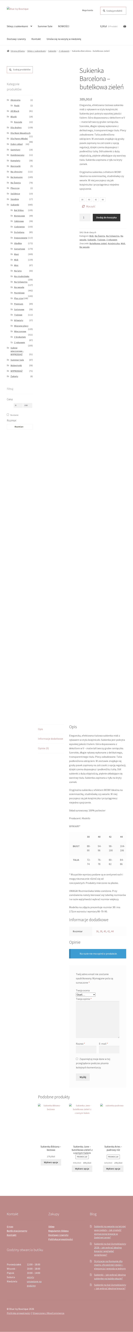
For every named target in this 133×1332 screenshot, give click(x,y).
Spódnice (15, 193)
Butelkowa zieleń (98, 243)
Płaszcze (15, 188)
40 (104, 931)
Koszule (18, 121)
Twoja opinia (84, 998)
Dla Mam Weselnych (20, 133)
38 (101, 931)
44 (112, 931)
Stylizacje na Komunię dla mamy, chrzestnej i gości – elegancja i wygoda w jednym (110, 1265)
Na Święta (100, 235)
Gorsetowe (19, 248)
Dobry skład (17, 144)
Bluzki (14, 116)
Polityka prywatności (60, 1239)
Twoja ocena (83, 990)
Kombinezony (17, 155)
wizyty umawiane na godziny (34, 1281)
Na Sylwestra (112, 235)
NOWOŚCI (63, 26)
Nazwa (80, 1043)
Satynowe (19, 309)
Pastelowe (19, 292)
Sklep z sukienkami (17, 26)
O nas (10, 1226)
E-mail (103, 1043)
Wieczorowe (20, 331)
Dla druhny (16, 127)
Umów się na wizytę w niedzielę (64, 39)
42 (108, 931)
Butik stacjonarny (17, 1230)
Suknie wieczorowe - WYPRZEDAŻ (17, 351)
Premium (18, 303)
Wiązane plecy (21, 325)
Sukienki (52, 51)
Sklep (51, 1226)
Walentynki (16, 365)
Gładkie (18, 243)
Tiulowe (101, 239)
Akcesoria (15, 100)
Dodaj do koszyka (106, 217)
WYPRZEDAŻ (17, 370)
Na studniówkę (21, 276)
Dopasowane (20, 237)
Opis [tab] (40, 729)
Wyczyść (90, 206)
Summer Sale (45, 26)
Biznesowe (19, 215)
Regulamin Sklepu (58, 1230)
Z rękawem (64, 51)
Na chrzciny (16, 171)
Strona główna (18, 51)
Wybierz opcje (51, 1162)
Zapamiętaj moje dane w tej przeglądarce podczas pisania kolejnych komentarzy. (93, 1063)
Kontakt (36, 39)
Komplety (15, 160)
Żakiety (14, 376)
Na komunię (17, 177)
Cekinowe (19, 221)
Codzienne (19, 226)
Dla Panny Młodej (19, 138)
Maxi (16, 254)
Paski (16, 105)
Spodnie (15, 199)
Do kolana (19, 232)
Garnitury (15, 149)
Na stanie (14, 415)
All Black (15, 111)
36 (97, 931)
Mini (16, 265)
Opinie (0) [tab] (43, 748)
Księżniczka (114, 243)
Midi (91, 235)
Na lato (18, 270)
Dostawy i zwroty (16, 39)
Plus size (18, 298)
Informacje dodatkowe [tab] (50, 738)
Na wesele (84, 247)
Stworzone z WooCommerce (48, 1313)
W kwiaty (18, 320)
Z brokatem (20, 336)
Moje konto (87, 10)
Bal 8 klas (19, 210)
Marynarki (16, 166)
